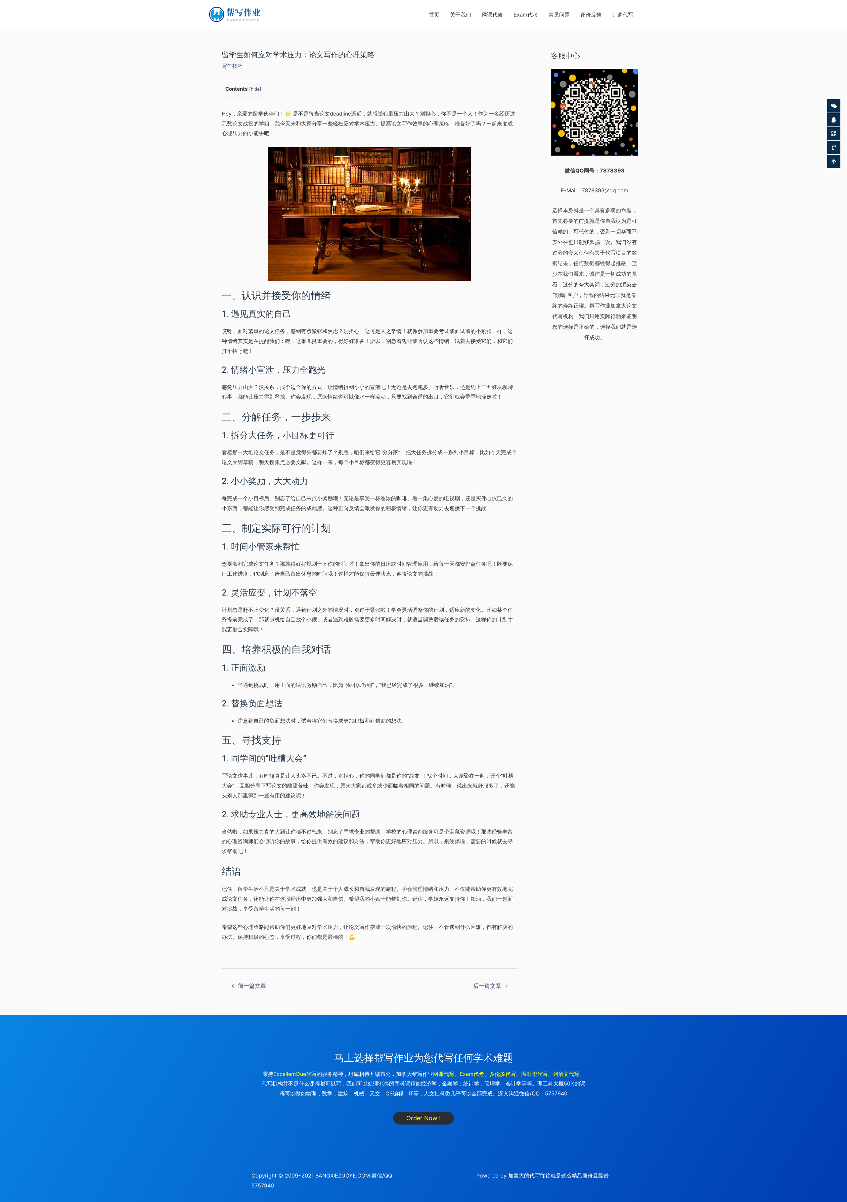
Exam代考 (525, 14)
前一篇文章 (248, 985)
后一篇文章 (490, 985)
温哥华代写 (534, 1074)
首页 (434, 14)
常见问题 (559, 14)
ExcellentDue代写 (295, 1074)
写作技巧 (232, 66)
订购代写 (622, 14)
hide (255, 89)
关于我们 (460, 14)
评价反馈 (591, 14)
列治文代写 (566, 1074)
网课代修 (492, 14)
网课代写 (443, 1074)
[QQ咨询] (833, 119)
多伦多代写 (502, 1074)
